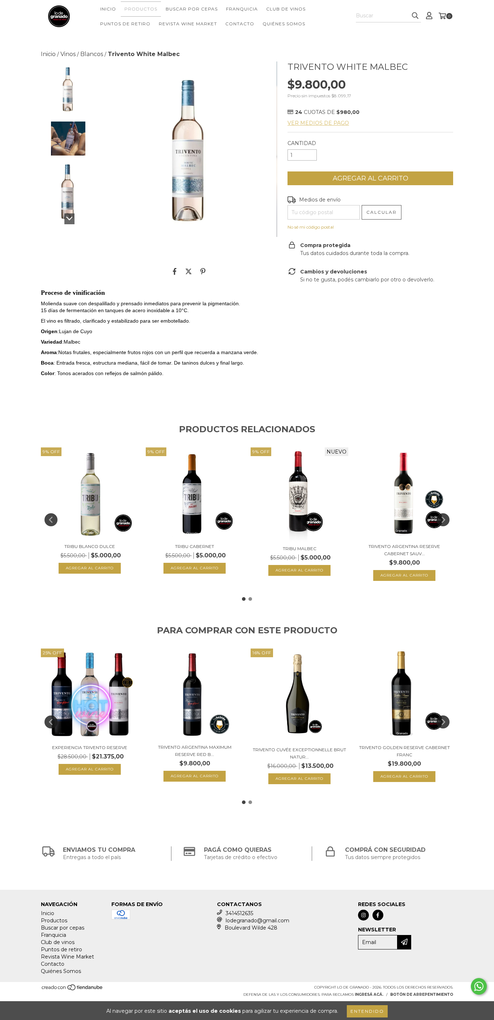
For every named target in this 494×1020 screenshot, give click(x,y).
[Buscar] (415, 15)
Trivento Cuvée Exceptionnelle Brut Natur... (299, 753)
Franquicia (242, 9)
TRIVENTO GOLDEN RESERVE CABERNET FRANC (404, 751)
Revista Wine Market (188, 23)
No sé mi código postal (311, 227)
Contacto (239, 23)
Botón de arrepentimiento (421, 994)
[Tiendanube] (72, 989)
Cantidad (302, 143)
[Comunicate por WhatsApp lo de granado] (479, 986)
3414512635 (239, 913)
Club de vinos (286, 9)
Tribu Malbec (299, 548)
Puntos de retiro (125, 23)
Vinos (68, 54)
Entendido (367, 1011)
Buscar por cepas (192, 9)
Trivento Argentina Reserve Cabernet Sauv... (404, 550)
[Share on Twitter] (188, 271)
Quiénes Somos (284, 23)
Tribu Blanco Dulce (89, 546)
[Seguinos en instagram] (363, 915)
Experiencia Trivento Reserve (89, 747)
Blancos (91, 54)
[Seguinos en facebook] (377, 915)
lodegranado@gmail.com (257, 920)
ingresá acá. (369, 994)
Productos (140, 9)
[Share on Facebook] (174, 271)
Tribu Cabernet (194, 546)
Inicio (108, 9)
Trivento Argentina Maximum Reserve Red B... (194, 750)
